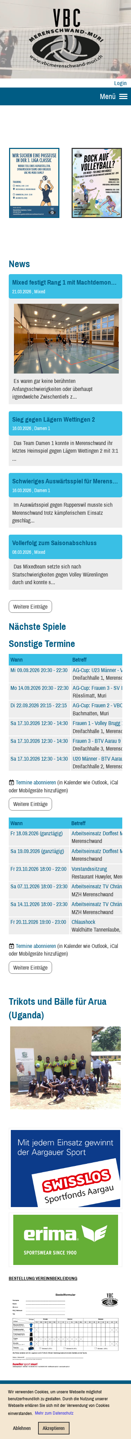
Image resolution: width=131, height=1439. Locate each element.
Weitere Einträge (30, 606)
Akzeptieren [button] (54, 1428)
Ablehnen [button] (22, 1428)
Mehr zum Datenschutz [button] (54, 1413)
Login (120, 83)
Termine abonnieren (36, 782)
